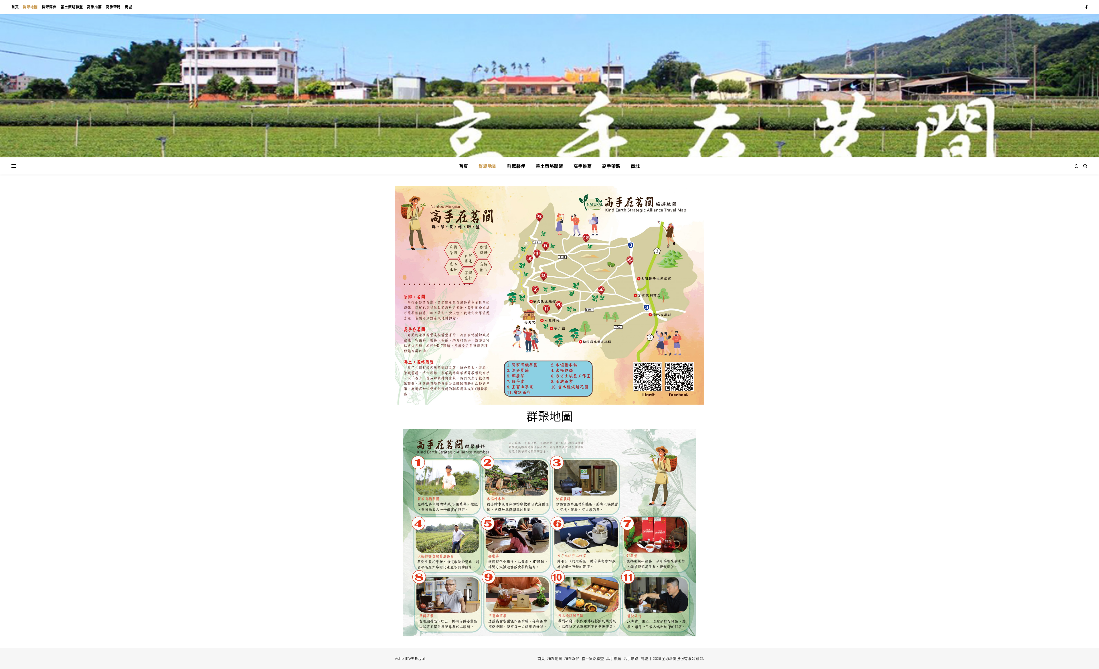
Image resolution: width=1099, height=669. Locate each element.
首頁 (15, 7)
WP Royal (416, 658)
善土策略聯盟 (72, 7)
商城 (128, 7)
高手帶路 (113, 7)
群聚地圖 (30, 7)
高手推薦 (94, 7)
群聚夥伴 (49, 7)
